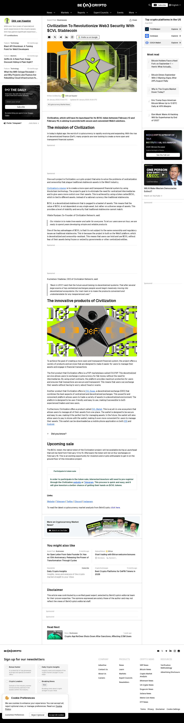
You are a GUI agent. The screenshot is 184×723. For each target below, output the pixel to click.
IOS (125, 421)
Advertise (102, 665)
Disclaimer (160, 709)
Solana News (145, 693)
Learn (121, 669)
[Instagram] (72, 37)
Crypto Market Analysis (146, 675)
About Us (102, 673)
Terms (143, 709)
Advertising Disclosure (170, 672)
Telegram (89, 482)
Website (50, 501)
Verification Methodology (166, 666)
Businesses (62, 20)
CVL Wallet (97, 409)
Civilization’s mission (56, 188)
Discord (78, 501)
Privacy (151, 709)
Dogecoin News (146, 689)
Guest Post (51, 20)
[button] (19, 670)
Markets (122, 673)
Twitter (69, 501)
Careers (101, 678)
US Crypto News (146, 685)
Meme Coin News (147, 698)
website (77, 482)
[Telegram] (61, 37)
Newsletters (124, 682)
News (121, 665)
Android (50, 424)
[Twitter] (55, 37)
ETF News (144, 702)
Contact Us (103, 669)
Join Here (33, 123)
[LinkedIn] (66, 37)
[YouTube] (49, 37)
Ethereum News (146, 680)
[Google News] (178, 651)
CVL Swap (90, 391)
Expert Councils (125, 678)
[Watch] (163, 174)
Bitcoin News (145, 669)
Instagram (88, 501)
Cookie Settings (173, 709)
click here (115, 507)
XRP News (144, 665)
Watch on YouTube (152, 196)
